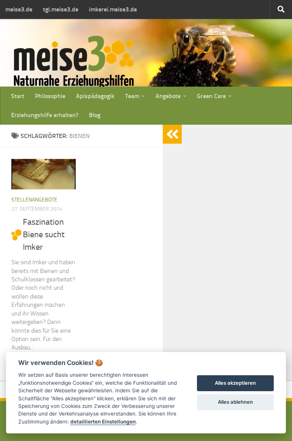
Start (17, 96)
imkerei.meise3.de (113, 9)
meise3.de (18, 9)
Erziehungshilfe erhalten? (44, 115)
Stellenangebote (34, 200)
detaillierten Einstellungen (103, 422)
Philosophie (50, 96)
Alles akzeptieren (235, 383)
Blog (94, 115)
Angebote (168, 96)
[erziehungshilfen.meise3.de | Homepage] (73, 61)
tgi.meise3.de (60, 9)
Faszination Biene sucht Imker (44, 234)
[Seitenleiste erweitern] (172, 134)
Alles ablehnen (235, 402)
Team (132, 96)
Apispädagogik (95, 96)
